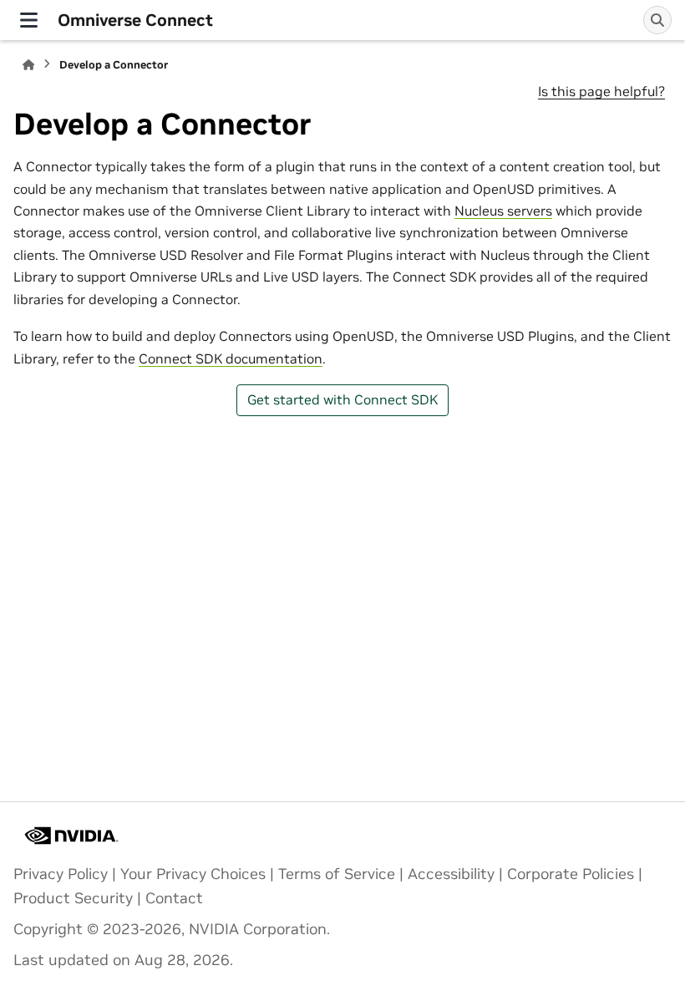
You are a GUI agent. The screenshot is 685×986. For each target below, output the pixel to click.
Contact (174, 898)
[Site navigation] (28, 20)
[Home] (28, 65)
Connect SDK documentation (230, 358)
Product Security (73, 898)
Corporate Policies (570, 874)
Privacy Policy (60, 874)
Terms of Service (336, 874)
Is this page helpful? (601, 91)
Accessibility (451, 874)
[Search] (657, 20)
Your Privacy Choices (193, 874)
